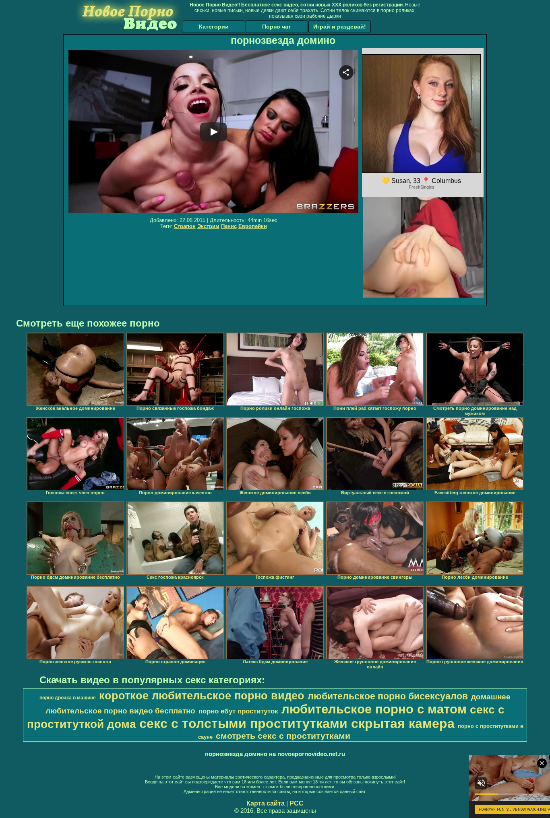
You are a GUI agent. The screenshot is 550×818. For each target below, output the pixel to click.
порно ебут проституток (238, 711)
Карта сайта (265, 803)
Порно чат (276, 26)
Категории (214, 26)
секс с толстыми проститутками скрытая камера (297, 723)
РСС (296, 803)
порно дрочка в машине (67, 698)
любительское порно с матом (374, 709)
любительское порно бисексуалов (388, 696)
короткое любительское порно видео (201, 696)
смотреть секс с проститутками (283, 736)
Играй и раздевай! (339, 26)
